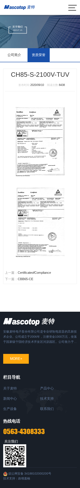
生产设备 (10, 409)
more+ (16, 359)
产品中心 (47, 388)
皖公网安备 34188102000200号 (30, 473)
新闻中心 (10, 398)
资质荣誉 (38, 55)
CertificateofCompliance (34, 272)
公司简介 (14, 55)
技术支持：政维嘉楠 (16, 478)
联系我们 (47, 409)
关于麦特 (10, 388)
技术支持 (47, 398)
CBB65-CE (25, 279)
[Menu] (72, 7)
